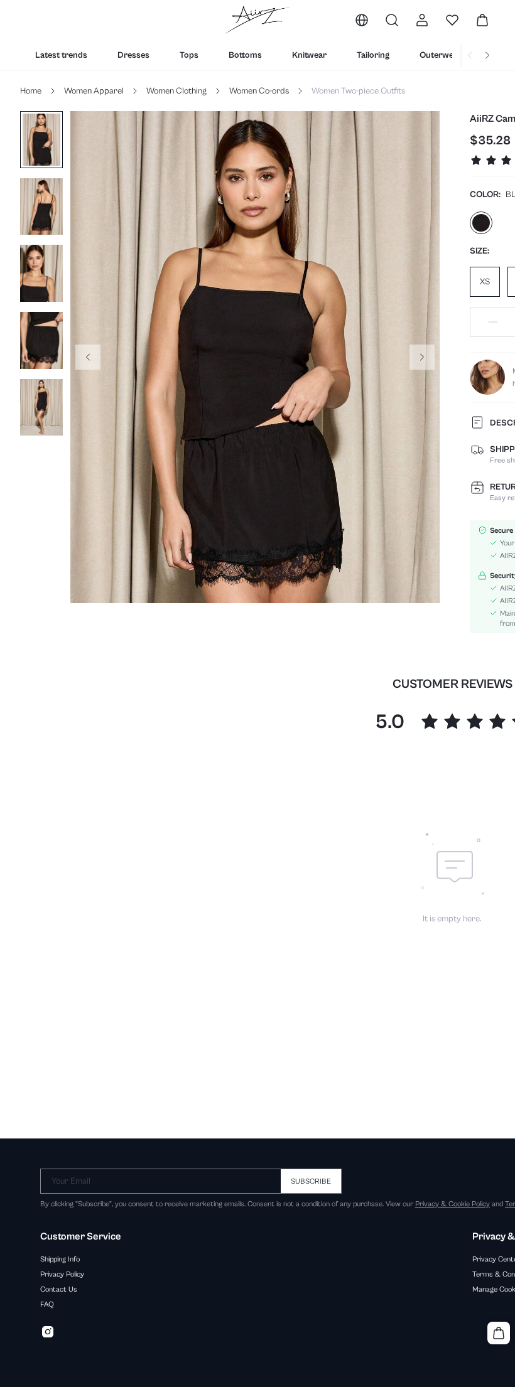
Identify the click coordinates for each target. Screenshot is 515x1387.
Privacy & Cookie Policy (452, 1203)
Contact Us (58, 1289)
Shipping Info (60, 1259)
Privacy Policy (62, 1274)
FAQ (47, 1304)
